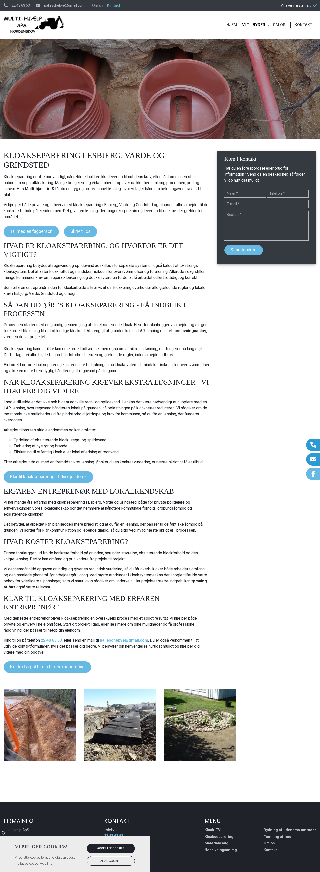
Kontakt (113, 5)
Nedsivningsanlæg (221, 850)
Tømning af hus (277, 837)
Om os (98, 5)
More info (46, 863)
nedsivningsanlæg (191, 330)
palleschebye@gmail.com (64, 5)
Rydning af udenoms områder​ (290, 830)
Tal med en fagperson (31, 231)
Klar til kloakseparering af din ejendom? (48, 476)
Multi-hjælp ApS (39, 188)
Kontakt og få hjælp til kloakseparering (47, 666)
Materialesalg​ (216, 843)
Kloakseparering (219, 837)
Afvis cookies (111, 860)
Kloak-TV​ (212, 830)
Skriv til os (80, 231)
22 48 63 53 (21, 5)
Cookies (4, 832)
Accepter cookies (111, 848)
